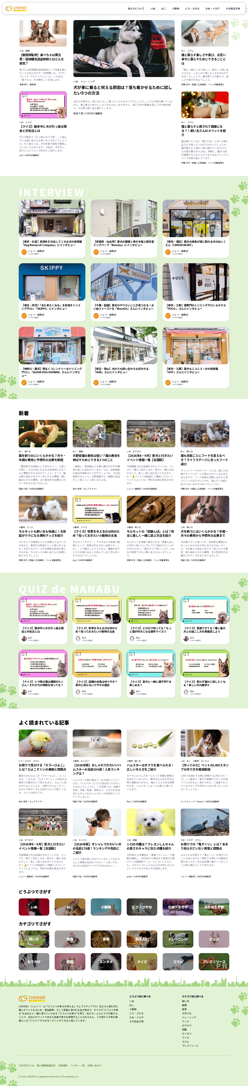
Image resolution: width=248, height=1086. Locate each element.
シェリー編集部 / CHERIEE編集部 (142, 488)
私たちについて (136, 8)
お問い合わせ (94, 1065)
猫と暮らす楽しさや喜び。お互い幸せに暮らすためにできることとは (203, 59)
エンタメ (85, 761)
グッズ (30, 527)
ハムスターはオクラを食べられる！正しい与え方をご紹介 (150, 767)
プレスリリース (190, 1045)
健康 (27, 50)
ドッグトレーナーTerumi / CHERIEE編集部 (200, 801)
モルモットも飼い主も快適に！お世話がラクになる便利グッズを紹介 (42, 533)
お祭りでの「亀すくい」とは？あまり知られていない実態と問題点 (204, 846)
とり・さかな (192, 8)
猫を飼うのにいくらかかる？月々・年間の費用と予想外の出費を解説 (42, 457)
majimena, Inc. (72, 1076)
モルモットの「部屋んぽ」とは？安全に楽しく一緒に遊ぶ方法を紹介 (150, 533)
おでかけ (137, 451)
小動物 (175, 8)
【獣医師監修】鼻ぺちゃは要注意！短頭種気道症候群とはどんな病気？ (41, 59)
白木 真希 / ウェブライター (85, 488)
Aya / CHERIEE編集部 (82, 560)
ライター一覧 (78, 1065)
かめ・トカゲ (212, 8)
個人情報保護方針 (46, 1065)
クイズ (28, 122)
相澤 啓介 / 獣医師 (27, 84)
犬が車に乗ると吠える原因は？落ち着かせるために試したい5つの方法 (122, 90)
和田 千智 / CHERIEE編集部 (87, 113)
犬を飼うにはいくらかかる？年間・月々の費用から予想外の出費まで (204, 533)
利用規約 (63, 1065)
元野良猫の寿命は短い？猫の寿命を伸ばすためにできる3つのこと (96, 457)
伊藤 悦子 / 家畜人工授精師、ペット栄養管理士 (202, 84)
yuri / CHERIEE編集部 (29, 155)
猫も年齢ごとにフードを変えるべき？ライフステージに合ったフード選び (204, 459)
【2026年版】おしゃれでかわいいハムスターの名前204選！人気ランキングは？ (97, 769)
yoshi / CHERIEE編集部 (137, 876)
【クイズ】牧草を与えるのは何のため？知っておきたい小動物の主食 (96, 533)
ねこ (163, 8)
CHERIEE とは (26, 1065)
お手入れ (186, 1013)
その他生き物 (233, 8)
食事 (184, 1009)
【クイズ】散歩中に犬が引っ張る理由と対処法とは (43, 128)
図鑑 (135, 840)
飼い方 (28, 451)
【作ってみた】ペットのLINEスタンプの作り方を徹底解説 (205, 767)
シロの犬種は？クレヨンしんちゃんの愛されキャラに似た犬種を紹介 (150, 846)
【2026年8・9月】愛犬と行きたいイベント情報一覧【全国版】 (150, 457)
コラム (190, 50)
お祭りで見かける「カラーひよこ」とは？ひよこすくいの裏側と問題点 (42, 767)
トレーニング (88, 81)
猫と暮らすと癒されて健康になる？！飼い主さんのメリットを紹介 (203, 130)
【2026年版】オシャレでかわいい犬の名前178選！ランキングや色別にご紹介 (97, 848)
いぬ (152, 8)
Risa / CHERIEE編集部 (137, 801)
